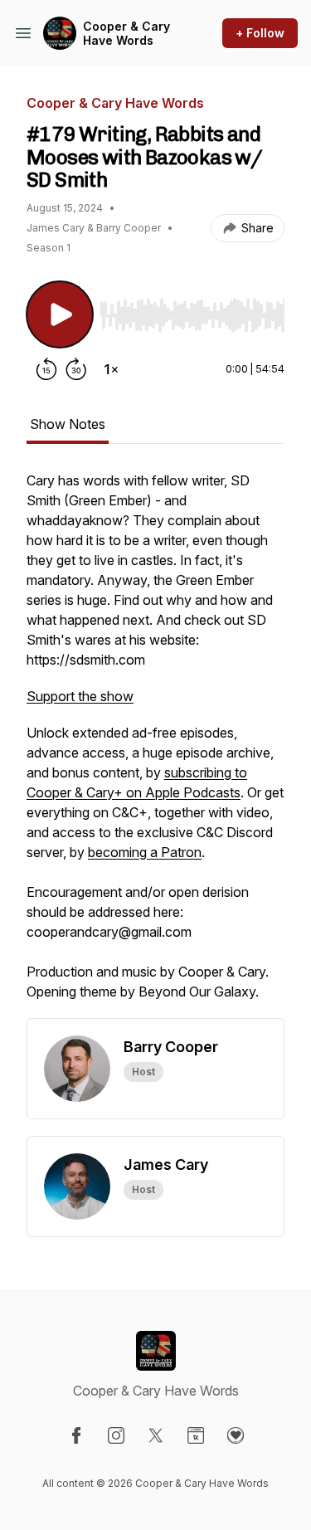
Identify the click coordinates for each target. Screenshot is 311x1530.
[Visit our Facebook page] (76, 1435)
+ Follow (260, 33)
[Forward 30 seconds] (76, 369)
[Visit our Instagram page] (116, 1435)
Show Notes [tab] (67, 424)
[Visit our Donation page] (235, 1435)
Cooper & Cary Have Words (126, 33)
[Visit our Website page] (195, 1435)
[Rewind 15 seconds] (46, 369)
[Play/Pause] (60, 314)
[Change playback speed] (111, 369)
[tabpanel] (155, 744)
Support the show (80, 696)
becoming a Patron (145, 852)
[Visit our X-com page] (156, 1435)
